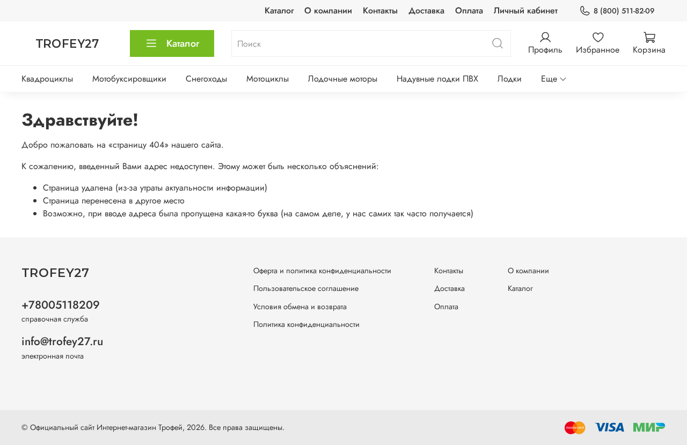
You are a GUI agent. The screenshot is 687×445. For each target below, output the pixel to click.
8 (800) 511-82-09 (624, 10)
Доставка (426, 10)
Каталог (279, 10)
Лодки (510, 78)
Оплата (469, 10)
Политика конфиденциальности (306, 324)
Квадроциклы (47, 78)
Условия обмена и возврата (300, 306)
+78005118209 (60, 305)
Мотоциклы (267, 78)
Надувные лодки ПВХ (437, 78)
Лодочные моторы (342, 78)
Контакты (380, 10)
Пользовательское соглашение (306, 288)
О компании (328, 10)
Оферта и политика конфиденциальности (322, 270)
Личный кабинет (526, 10)
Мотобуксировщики (129, 78)
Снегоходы (206, 78)
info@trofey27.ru (62, 341)
